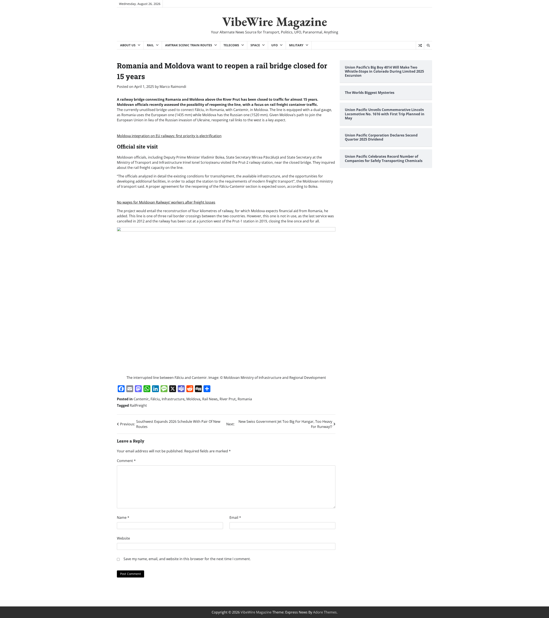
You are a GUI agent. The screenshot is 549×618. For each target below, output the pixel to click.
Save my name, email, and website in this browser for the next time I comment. (187, 558)
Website (123, 538)
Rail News (210, 399)
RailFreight (138, 405)
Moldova (193, 399)
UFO (274, 45)
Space (255, 45)
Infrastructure (173, 399)
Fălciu (155, 399)
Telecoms (231, 45)
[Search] (428, 45)
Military (296, 45)
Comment (126, 460)
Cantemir (141, 399)
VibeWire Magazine (274, 21)
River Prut (228, 399)
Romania (245, 399)
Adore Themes (325, 612)
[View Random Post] (420, 45)
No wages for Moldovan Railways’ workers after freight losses (166, 202)
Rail (150, 45)
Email (235, 517)
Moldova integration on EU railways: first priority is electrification (169, 136)
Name (123, 517)
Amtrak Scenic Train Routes (188, 45)
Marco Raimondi (173, 86)
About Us (128, 45)
